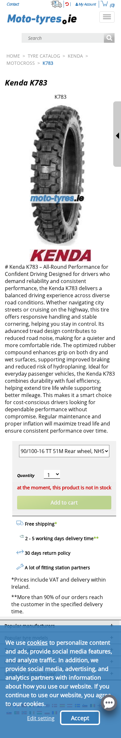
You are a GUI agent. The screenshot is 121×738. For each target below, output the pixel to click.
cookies (37, 642)
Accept (80, 718)
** (96, 538)
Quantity (26, 475)
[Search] (109, 38)
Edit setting (41, 718)
